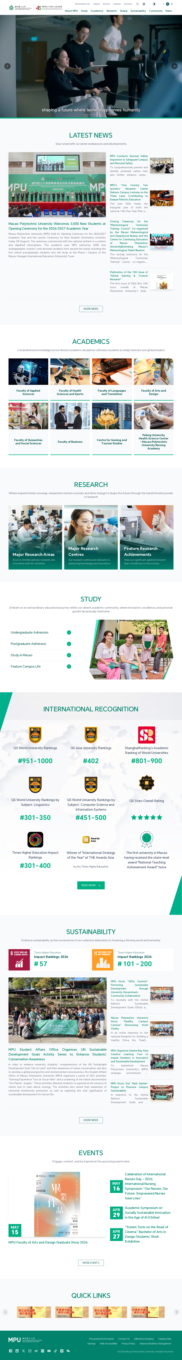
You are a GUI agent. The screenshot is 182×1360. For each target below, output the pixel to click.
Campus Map (164, 1339)
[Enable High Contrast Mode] (154, 4)
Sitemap (91, 1343)
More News (91, 308)
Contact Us (124, 1339)
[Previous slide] (5, 1312)
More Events (91, 1262)
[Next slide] (176, 1312)
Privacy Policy (128, 1343)
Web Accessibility (108, 1343)
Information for (82, 4)
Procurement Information (101, 1339)
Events (106, 4)
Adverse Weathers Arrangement (155, 1343)
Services (128, 4)
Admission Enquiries (144, 1339)
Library (96, 4)
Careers (117, 4)
